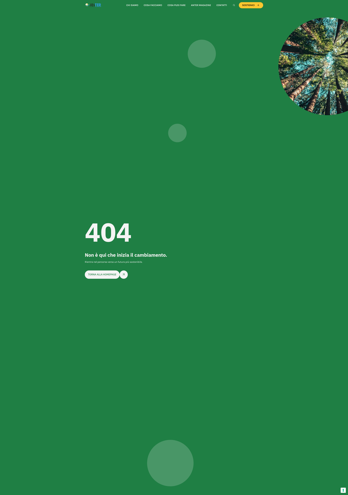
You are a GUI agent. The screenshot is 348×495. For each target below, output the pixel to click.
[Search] (234, 5)
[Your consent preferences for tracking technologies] (343, 490)
